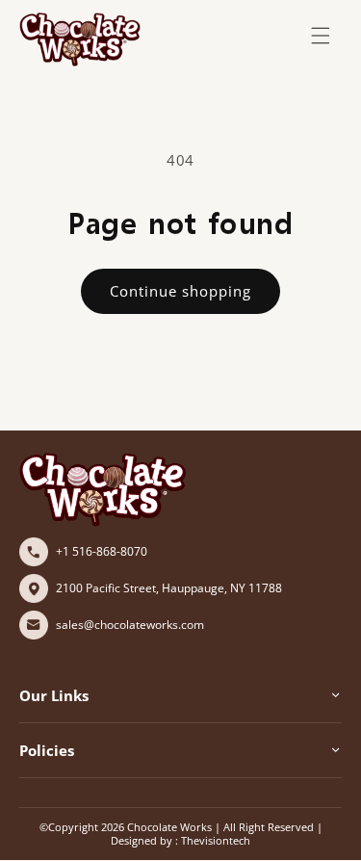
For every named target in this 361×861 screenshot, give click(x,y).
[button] (320, 35)
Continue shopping (180, 290)
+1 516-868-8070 (101, 551)
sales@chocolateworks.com (130, 624)
